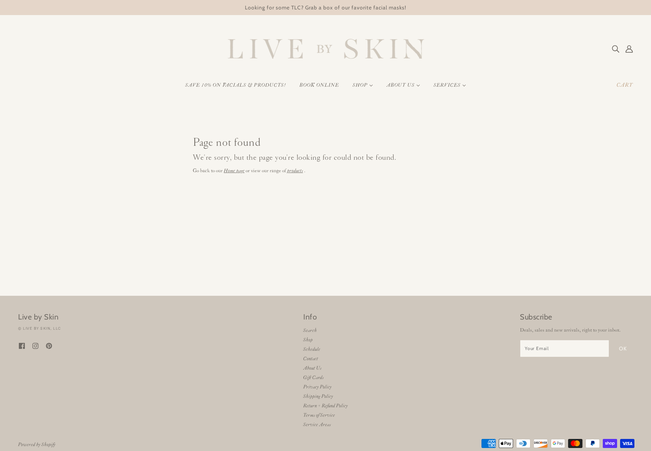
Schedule (311, 349)
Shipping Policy (318, 396)
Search (310, 330)
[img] (615, 49)
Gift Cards (313, 378)
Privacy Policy (317, 387)
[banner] (326, 49)
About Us (312, 368)
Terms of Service (319, 415)
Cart (625, 85)
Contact (310, 359)
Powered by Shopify (36, 445)
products (295, 171)
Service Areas (317, 425)
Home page (234, 171)
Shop (308, 340)
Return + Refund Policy (325, 406)
